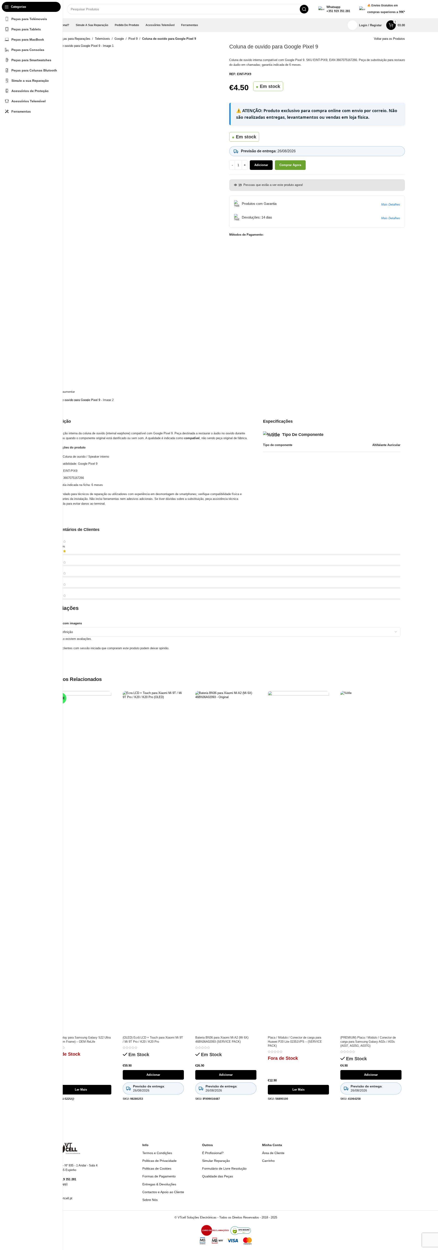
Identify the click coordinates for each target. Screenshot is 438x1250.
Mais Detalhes (390, 204)
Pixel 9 (133, 38)
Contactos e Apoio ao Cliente (163, 1192)
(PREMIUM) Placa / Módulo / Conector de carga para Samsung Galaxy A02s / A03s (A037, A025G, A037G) (368, 1041)
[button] (153, 1075)
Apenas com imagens (66, 623)
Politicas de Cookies (156, 1168)
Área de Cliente (273, 1153)
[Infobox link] (334, 9)
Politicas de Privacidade (159, 1161)
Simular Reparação (216, 1161)
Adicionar (261, 165)
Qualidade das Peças (217, 1176)
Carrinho (268, 1161)
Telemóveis (102, 38)
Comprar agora (290, 165)
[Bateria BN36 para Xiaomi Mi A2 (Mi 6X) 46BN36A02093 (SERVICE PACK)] (225, 862)
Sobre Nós (150, 1200)
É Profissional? (213, 1153)
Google (119, 38)
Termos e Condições (157, 1153)
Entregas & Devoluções (159, 1184)
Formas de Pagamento (159, 1176)
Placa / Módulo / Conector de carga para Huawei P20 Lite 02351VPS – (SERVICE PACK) (295, 1041)
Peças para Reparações (74, 38)
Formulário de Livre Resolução (224, 1168)
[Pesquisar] (304, 9)
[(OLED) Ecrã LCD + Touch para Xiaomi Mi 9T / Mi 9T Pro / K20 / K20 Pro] (153, 862)
